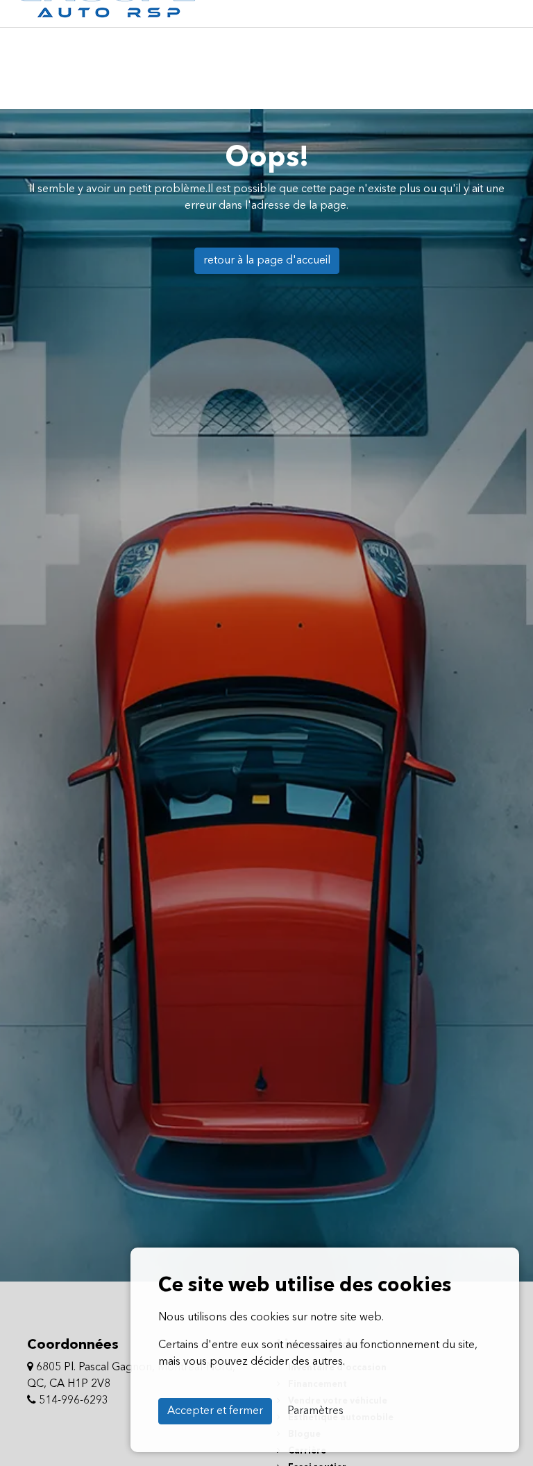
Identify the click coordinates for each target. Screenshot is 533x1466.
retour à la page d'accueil (266, 260)
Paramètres (315, 1411)
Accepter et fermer (215, 1411)
